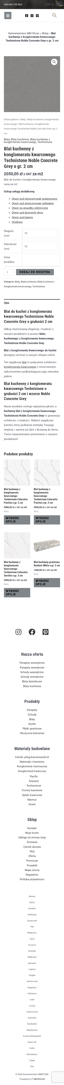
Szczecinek (32, 921)
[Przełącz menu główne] (7, 15)
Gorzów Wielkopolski (32, 1036)
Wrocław (32, 951)
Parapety (32, 710)
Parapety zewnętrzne (32, 667)
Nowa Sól (32, 1042)
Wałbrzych (32, 957)
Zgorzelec (32, 963)
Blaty (22, 119)
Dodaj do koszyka (35, 272)
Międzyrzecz (32, 1030)
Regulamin (32, 874)
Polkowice (32, 993)
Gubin (32, 1048)
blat (24, 362)
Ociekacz (17, 222)
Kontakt (32, 828)
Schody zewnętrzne (32, 676)
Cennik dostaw (32, 846)
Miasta (32, 896)
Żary (32, 1066)
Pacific (34, 776)
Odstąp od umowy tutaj (32, 837)
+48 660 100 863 (13, 4)
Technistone (45, 142)
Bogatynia (32, 987)
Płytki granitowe (32, 728)
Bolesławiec (32, 1054)
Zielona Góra (32, 1012)
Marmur (32, 799)
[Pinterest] (37, 15)
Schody (32, 714)
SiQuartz (34, 781)
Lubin (32, 999)
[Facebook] (26, 15)
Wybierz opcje (12, 520)
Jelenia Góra (32, 981)
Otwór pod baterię (22, 217)
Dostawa (32, 842)
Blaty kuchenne (20, 139)
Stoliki (32, 724)
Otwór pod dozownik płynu (27, 212)
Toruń (32, 939)
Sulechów (32, 1018)
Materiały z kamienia (32, 761)
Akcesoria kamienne (32, 733)
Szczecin (32, 945)
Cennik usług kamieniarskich (32, 757)
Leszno (32, 1006)
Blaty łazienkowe (32, 681)
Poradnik (32, 865)
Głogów (32, 975)
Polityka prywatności (32, 879)
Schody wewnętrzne (32, 672)
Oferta (32, 856)
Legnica (32, 969)
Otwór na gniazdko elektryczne (30, 208)
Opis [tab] (6, 302)
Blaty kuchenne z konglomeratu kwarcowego (27, 141)
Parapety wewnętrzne (32, 662)
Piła (32, 927)
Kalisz (32, 902)
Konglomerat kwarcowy (32, 771)
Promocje (32, 860)
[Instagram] (32, 15)
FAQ (32, 851)
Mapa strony (32, 870)
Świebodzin (32, 1024)
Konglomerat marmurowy (32, 766)
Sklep (45, 33)
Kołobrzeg (32, 915)
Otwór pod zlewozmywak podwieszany (34, 198)
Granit (32, 804)
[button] (54, 15)
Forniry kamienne (32, 790)
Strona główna (11, 119)
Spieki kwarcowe (32, 795)
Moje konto (32, 832)
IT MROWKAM (38, 1079)
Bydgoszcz (32, 933)
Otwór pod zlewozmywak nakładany (33, 203)
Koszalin (32, 908)
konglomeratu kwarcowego (20, 366)
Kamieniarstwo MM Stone (23, 33)
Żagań (32, 1060)
